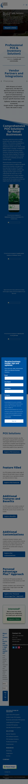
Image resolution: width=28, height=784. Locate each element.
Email (6, 375)
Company (7, 395)
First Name (8, 381)
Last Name (8, 388)
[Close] (25, 358)
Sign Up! (14, 421)
